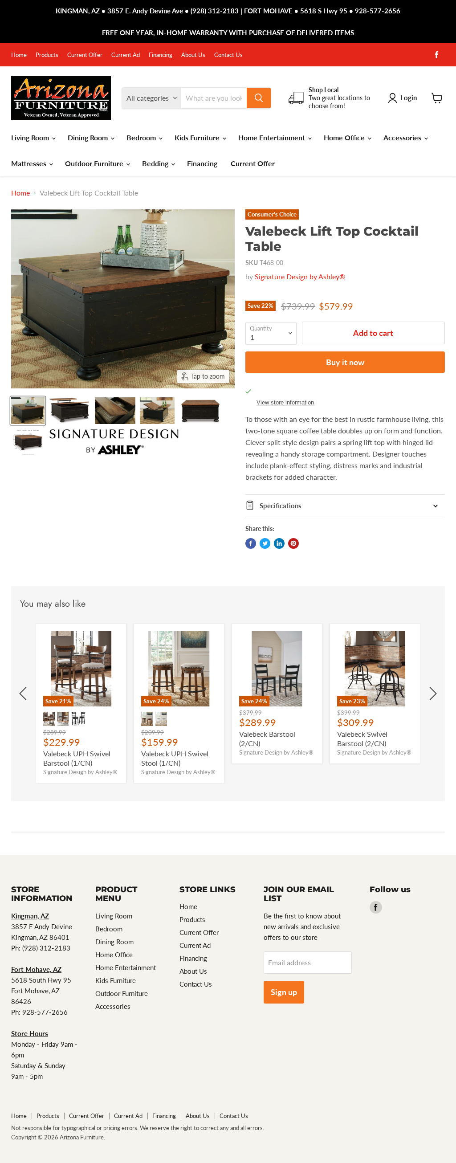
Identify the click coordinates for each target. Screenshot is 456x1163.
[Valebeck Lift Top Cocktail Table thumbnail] (27, 410)
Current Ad (125, 55)
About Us (193, 55)
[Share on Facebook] (250, 543)
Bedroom (142, 137)
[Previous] (24, 693)
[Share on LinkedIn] (279, 543)
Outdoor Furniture (95, 163)
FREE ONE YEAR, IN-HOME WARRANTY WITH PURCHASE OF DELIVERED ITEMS (228, 33)
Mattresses (29, 163)
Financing (160, 55)
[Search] (259, 98)
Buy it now (345, 362)
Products (47, 55)
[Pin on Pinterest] (293, 543)
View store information (285, 403)
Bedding (156, 163)
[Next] (431, 693)
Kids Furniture (198, 137)
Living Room (31, 137)
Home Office (345, 137)
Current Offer (84, 55)
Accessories (403, 137)
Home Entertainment (272, 137)
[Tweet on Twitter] (265, 543)
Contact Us (228, 55)
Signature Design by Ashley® (300, 276)
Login (408, 98)
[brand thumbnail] (114, 442)
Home (19, 55)
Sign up (284, 992)
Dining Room (89, 137)
